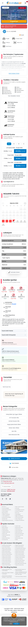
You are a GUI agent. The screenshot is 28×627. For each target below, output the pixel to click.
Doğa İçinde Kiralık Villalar (14, 424)
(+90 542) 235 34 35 (9, 483)
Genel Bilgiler (18, 514)
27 (14, 220)
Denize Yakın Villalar (14, 428)
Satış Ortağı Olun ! (19, 518)
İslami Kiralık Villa (18, 530)
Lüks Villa (14, 431)
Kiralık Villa (4, 526)
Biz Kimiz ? (4, 506)
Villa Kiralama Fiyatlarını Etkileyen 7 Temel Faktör (7, 576)
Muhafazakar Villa (19, 527)
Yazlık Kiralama (5, 530)
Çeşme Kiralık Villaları (6, 549)
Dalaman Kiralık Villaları (20, 555)
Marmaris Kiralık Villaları (7, 554)
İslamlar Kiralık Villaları (20, 560)
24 (3, 221)
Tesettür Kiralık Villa (6, 532)
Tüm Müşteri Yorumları (19, 509)
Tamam (16, 623)
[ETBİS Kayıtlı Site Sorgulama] (22, 599)
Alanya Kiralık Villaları (6, 564)
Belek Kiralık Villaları (6, 563)
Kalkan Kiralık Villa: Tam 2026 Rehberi (7, 570)
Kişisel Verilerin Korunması (7, 520)
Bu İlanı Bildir (15, 467)
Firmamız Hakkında (19, 511)
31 (3, 224)
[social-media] (2, 499)
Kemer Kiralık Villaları (19, 561)
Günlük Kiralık (5, 529)
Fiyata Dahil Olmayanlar (9, 335)
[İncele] (14, 304)
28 (17, 220)
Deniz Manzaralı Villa (14, 434)
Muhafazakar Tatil (19, 538)
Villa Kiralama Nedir (19, 517)
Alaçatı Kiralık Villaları (19, 551)
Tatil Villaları (17, 536)
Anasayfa (17, 508)
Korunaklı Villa (5, 539)
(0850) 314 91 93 (11, 489)
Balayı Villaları (5, 527)
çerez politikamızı (21, 619)
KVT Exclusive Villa (14, 417)
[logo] (14, 3)
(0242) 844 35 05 (7, 481)
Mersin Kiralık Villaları (6, 548)
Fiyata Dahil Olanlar (7, 331)
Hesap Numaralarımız (6, 509)
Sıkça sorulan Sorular (19, 506)
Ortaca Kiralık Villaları (19, 554)
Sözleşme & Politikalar (19, 520)
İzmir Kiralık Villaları (6, 546)
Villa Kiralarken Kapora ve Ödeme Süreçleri (20, 570)
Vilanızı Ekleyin (5, 511)
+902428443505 (11, 491)
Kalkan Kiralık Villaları (6, 558)
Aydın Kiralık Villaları (19, 546)
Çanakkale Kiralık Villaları (20, 548)
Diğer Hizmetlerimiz (19, 515)
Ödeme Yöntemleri (6, 514)
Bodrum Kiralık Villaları (6, 552)
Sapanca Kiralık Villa (19, 564)
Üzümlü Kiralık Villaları (6, 561)
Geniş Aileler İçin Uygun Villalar (14, 414)
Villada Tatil (4, 533)
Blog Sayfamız (5, 512)
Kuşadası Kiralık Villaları (20, 549)
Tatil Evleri (4, 536)
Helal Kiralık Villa (18, 532)
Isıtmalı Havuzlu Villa (14, 421)
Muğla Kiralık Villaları (19, 545)
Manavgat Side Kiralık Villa (20, 563)
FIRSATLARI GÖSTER (10, 451)
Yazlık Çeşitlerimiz (6, 515)
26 (10, 221)
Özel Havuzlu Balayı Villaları (20, 576)
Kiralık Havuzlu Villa (19, 535)
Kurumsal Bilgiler (5, 508)
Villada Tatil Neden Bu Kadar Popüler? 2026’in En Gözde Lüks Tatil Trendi (21, 573)
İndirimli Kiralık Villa (6, 535)
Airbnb (16, 539)
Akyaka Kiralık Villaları (19, 552)
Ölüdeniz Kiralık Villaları (20, 557)
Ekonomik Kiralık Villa (19, 533)
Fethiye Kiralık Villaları (6, 557)
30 (24, 220)
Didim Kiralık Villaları (6, 551)
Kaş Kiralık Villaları (19, 558)
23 (24, 217)
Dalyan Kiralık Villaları (6, 555)
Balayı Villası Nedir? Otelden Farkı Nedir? (7, 573)
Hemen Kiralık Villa (6, 538)
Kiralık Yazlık (17, 526)
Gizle (11, 623)
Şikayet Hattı (4, 518)
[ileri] (25, 203)
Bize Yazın (17, 512)
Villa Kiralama (18, 529)
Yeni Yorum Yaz (7, 387)
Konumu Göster (7, 486)
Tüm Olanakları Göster (14, 96)
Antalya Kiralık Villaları (6, 545)
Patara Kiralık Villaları (6, 560)
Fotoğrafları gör (14, 21)
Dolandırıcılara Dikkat (6, 517)
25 (6, 221)
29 (21, 220)
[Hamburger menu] (2, 3)
